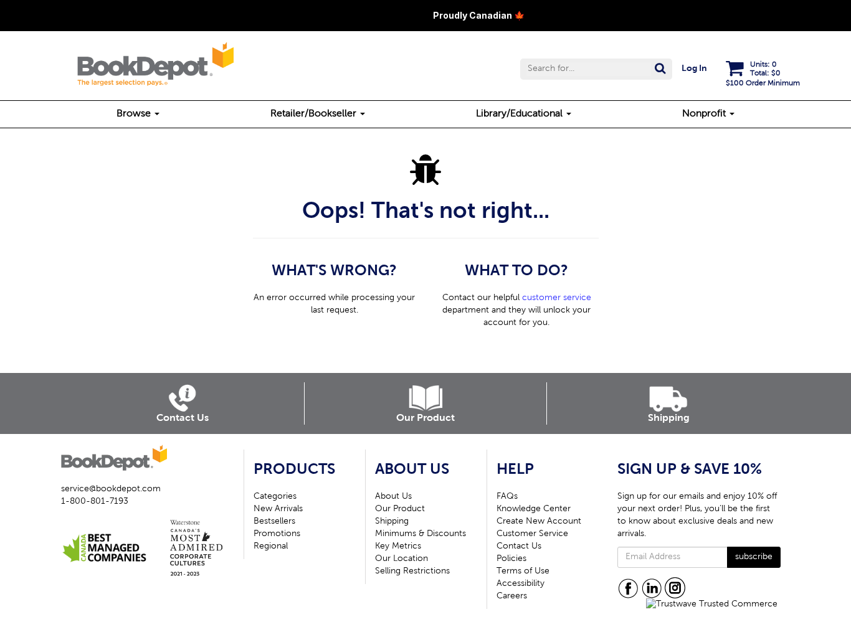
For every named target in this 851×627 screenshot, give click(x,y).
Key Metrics (398, 546)
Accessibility (520, 584)
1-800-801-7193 (94, 501)
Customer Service (532, 534)
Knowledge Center (534, 509)
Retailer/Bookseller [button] (314, 114)
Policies (511, 559)
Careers (512, 596)
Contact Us (519, 546)
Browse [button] (134, 114)
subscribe (754, 557)
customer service (556, 298)
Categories (275, 497)
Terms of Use (523, 571)
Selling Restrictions (412, 571)
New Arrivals (278, 509)
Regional (271, 546)
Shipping (392, 521)
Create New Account (539, 521)
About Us (393, 497)
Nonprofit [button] (705, 114)
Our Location (401, 559)
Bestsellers (274, 521)
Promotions (277, 534)
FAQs (507, 497)
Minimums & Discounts (420, 534)
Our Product (400, 509)
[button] (596, 69)
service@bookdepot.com (111, 489)
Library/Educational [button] (520, 114)
